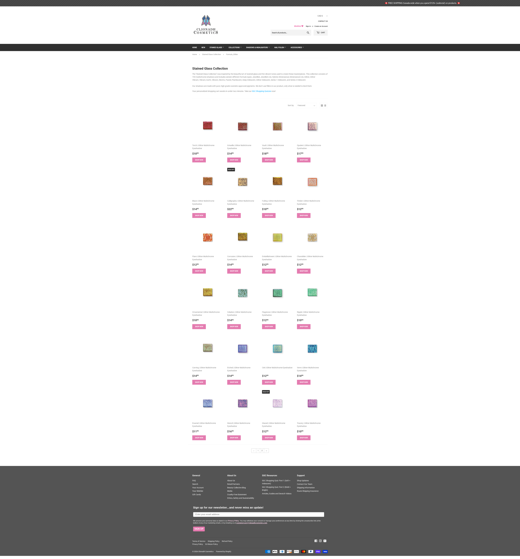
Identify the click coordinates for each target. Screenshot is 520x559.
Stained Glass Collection (211, 54)
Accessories (296, 47)
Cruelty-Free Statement (237, 494)
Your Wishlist (197, 491)
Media (229, 491)
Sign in (308, 26)
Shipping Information (306, 488)
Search (195, 484)
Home (194, 47)
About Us (231, 480)
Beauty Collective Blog (236, 488)
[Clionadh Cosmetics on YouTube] (325, 541)
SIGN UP (198, 529)
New (203, 47)
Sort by (291, 105)
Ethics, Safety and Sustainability (240, 498)
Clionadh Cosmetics (206, 551)
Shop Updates (303, 480)
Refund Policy (227, 541)
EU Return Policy (211, 544)
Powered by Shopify (223, 551)
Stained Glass (216, 47)
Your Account (198, 488)
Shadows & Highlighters (257, 47)
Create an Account (321, 26)
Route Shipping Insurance (307, 491)
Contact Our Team (304, 484)
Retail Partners (233, 484)
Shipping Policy (213, 541)
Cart (322, 32)
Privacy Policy (197, 544)
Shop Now (199, 160)
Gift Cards (196, 494)
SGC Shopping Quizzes (261, 91)
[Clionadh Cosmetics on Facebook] (315, 541)
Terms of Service (198, 541)
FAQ (194, 480)
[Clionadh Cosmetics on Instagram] (320, 541)
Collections (234, 47)
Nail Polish (279, 47)
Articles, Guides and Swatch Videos (276, 493)
